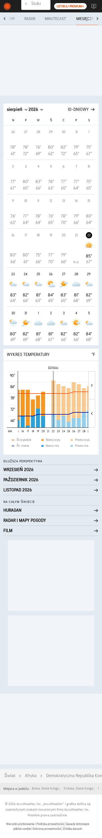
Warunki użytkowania (20, 824)
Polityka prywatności (51, 824)
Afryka (31, 775)
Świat (9, 775)
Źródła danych (72, 829)
